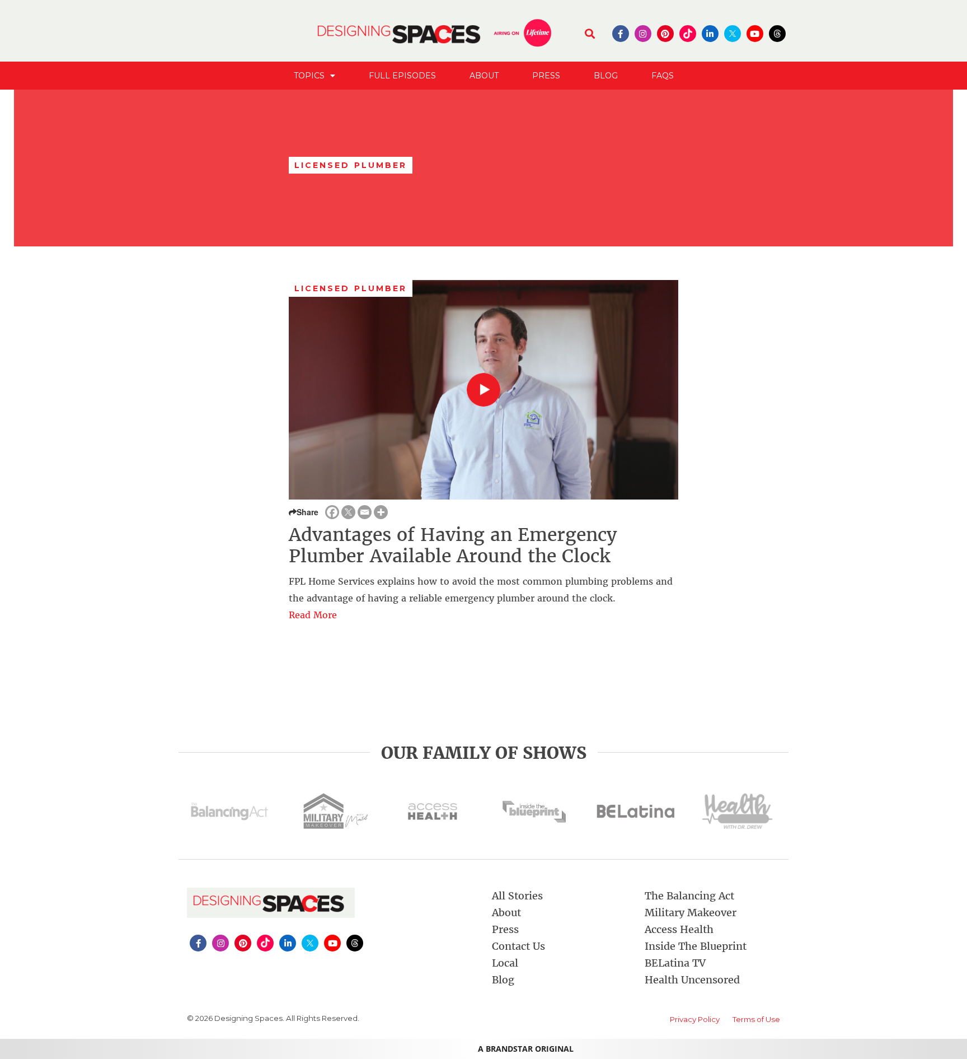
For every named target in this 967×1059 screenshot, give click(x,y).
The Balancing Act (689, 895)
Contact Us (518, 946)
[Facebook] (332, 512)
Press (546, 76)
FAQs (662, 76)
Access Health (679, 929)
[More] (381, 512)
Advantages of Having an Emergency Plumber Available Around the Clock (453, 545)
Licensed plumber (350, 288)
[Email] (365, 512)
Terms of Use (756, 1019)
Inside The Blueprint (696, 946)
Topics (309, 76)
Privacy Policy (695, 1019)
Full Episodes (402, 76)
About (484, 76)
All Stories (517, 895)
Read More (313, 615)
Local (505, 963)
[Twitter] (348, 512)
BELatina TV (675, 963)
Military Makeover (690, 912)
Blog (606, 76)
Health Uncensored (692, 979)
